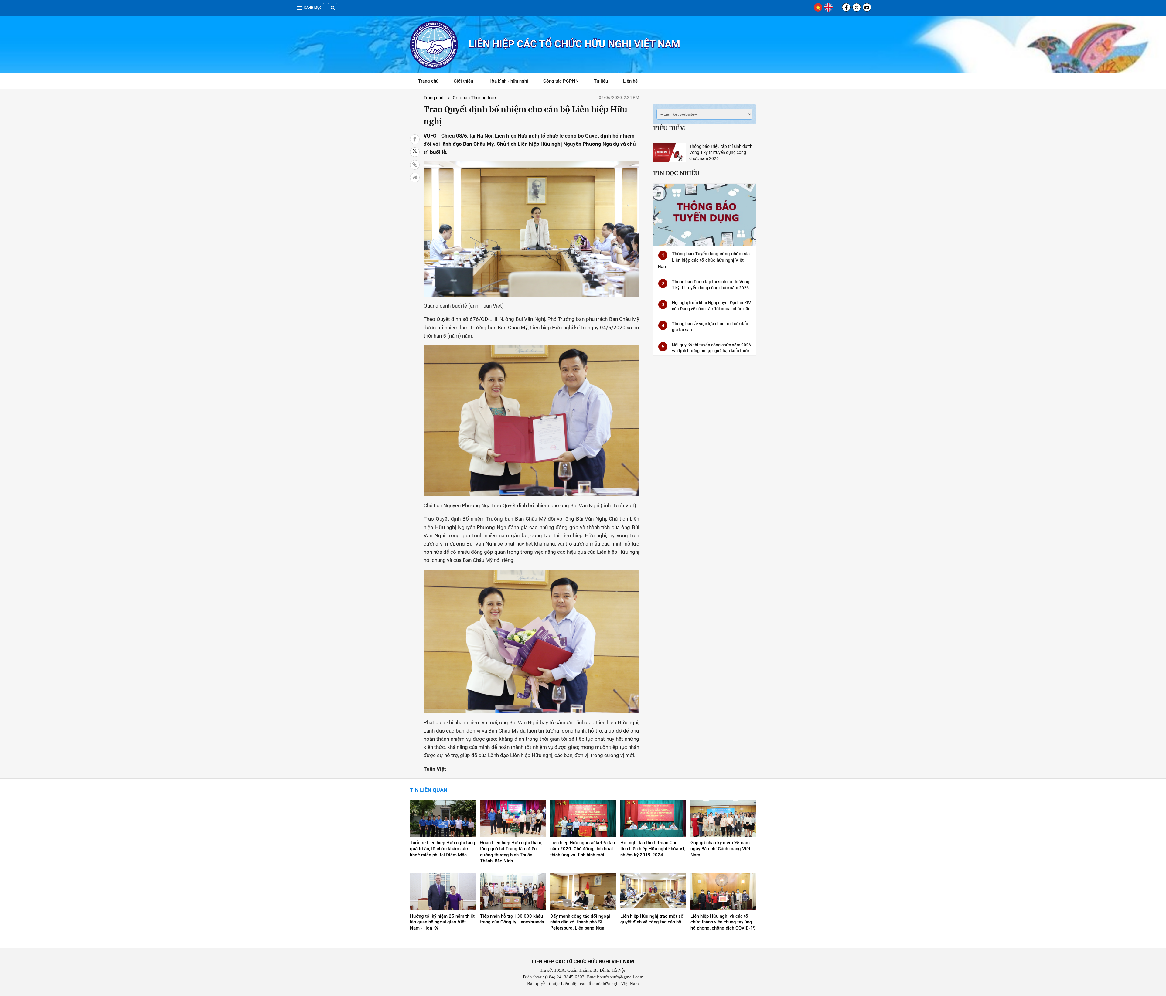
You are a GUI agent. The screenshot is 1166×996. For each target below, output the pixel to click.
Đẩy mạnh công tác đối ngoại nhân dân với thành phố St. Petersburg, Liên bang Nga (580, 922)
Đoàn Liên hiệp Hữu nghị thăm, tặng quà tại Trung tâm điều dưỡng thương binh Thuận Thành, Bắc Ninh (511, 852)
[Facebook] (846, 7)
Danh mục (313, 8)
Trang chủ (428, 81)
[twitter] (856, 7)
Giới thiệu (463, 81)
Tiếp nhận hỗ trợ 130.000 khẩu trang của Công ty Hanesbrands (512, 919)
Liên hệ (630, 81)
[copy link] (415, 165)
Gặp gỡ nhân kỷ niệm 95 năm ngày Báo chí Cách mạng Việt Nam (720, 849)
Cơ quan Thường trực (474, 97)
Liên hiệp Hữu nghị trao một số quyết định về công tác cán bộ (652, 919)
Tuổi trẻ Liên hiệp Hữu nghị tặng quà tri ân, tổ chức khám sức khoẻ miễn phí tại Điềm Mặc (442, 849)
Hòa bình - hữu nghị (508, 81)
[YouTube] (867, 7)
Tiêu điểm (669, 128)
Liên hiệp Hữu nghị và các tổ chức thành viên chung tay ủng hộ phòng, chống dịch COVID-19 (723, 922)
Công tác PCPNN (561, 81)
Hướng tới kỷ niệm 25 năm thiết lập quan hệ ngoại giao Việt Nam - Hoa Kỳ (442, 922)
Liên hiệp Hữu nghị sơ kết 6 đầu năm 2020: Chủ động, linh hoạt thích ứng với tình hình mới (582, 849)
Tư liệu (604, 82)
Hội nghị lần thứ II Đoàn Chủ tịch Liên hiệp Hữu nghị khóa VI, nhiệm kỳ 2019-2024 (652, 849)
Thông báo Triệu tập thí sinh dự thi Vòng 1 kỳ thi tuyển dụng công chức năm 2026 (721, 152)
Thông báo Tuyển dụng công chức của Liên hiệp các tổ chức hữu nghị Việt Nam (704, 260)
